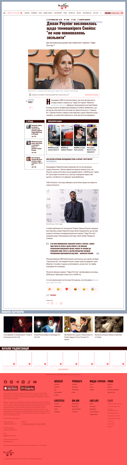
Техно (56, 409)
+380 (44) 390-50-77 (10, 430)
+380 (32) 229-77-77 (10, 424)
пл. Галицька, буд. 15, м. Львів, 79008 (33, 424)
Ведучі (92, 404)
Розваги (34, 13)
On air (79, 13)
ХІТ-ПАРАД (75, 412)
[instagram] (11, 382)
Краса (91, 384)
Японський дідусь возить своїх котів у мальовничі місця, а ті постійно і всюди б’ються (36, 145)
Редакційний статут (113, 413)
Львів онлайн (94, 414)
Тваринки (75, 387)
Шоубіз (27, 13)
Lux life (95, 13)
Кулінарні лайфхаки (113, 389)
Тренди (92, 389)
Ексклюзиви (58, 392)
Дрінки (109, 387)
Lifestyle (72, 13)
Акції (101, 13)
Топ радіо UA (87, 13)
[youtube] (35, 382)
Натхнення (58, 13)
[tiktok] (29, 382)
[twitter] (56, 303)
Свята (73, 392)
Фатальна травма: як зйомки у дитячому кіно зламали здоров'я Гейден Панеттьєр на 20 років (36, 129)
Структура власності (113, 406)
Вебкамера (93, 409)
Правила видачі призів (114, 418)
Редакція (110, 426)
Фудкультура (111, 392)
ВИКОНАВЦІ (75, 406)
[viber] (61, 303)
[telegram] (47, 303)
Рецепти (109, 384)
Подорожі (57, 412)
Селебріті (57, 387)
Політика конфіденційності (112, 410)
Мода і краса (48, 13)
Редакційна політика (113, 416)
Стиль (91, 387)
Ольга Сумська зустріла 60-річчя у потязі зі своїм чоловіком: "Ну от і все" (37, 161)
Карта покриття (94, 412)
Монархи (57, 384)
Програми (93, 406)
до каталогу (63, 369)
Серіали (53, 295)
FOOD (65, 13)
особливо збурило (58, 105)
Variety (30, 102)
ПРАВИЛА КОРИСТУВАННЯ (114, 404)
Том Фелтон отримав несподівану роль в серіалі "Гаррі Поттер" (69, 159)
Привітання (57, 406)
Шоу (55, 389)
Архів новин (110, 424)
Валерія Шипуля (84, 19)
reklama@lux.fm (8, 441)
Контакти (110, 421)
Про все (56, 404)
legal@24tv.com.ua (9, 436)
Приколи (74, 384)
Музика (56, 395)
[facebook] (52, 303)
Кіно (40, 13)
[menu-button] (4, 13)
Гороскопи (75, 389)
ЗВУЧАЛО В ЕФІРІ (76, 409)
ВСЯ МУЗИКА (75, 404)
